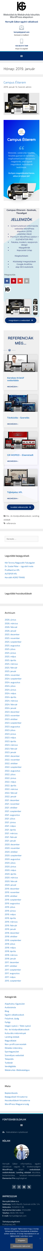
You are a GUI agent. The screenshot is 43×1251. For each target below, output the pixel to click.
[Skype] (29, 1187)
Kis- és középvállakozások (18, 516)
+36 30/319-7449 (21, 46)
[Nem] (40, 1238)
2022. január (10, 796)
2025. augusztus (12, 645)
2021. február (11, 837)
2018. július (10, 944)
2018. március (11, 955)
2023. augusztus (12, 726)
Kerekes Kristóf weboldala (15, 379)
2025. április (10, 660)
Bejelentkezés (11, 1093)
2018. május (10, 947)
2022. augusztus (12, 770)
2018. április (10, 951)
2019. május (10, 914)
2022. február (11, 793)
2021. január (10, 840)
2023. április (10, 741)
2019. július (10, 907)
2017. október (11, 966)
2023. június (10, 734)
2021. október (11, 807)
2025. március (11, 664)
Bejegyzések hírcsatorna (16, 1096)
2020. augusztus (12, 859)
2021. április (10, 829)
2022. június (10, 778)
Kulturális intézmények (15, 1033)
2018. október (11, 936)
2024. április (10, 697)
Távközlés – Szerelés (18, 417)
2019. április (10, 918)
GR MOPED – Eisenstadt (20, 455)
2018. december (12, 933)
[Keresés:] (21, 539)
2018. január (10, 958)
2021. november (12, 804)
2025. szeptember (13, 641)
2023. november (12, 715)
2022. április (10, 785)
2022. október (11, 763)
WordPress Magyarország (17, 1104)
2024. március (11, 700)
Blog (7, 1011)
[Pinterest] (24, 1187)
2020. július (10, 862)
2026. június (10, 619)
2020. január (10, 885)
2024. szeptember (13, 678)
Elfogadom (21, 1240)
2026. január (10, 630)
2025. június (10, 653)
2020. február (11, 881)
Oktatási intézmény (13, 1048)
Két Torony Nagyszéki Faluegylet (20, 562)
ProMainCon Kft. (12, 570)
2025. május (10, 656)
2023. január (10, 752)
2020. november (12, 848)
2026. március (11, 623)
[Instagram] (19, 1187)
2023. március (11, 745)
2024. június (10, 689)
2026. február (11, 627)
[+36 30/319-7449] (21, 41)
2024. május (10, 693)
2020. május (10, 870)
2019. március (11, 921)
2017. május (10, 977)
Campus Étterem (15, 82)
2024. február (11, 704)
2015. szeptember (13, 980)
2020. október (11, 852)
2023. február (11, 748)
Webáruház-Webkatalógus (17, 1070)
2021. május (10, 826)
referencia (11, 523)
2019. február (11, 925)
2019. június (10, 910)
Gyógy (8, 1022)
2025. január (10, 671)
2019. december (12, 888)
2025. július (10, 649)
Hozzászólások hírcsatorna (17, 1100)
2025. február (11, 667)
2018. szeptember (13, 940)
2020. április (10, 874)
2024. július (10, 686)
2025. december (12, 634)
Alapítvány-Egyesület (15, 1003)
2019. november (12, 892)
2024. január (10, 708)
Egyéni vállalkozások (14, 1014)
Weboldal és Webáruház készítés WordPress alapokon (21, 15)
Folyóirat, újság (12, 1018)
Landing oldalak (12, 1037)
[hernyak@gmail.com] (21, 27)
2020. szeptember (13, 855)
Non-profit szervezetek (15, 1044)
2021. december (12, 800)
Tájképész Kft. (14, 492)
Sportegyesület (12, 1051)
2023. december (12, 712)
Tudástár (9, 1062)
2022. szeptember (13, 767)
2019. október (11, 896)
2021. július (10, 818)
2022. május (10, 781)
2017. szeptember (13, 969)
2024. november (12, 675)
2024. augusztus (12, 682)
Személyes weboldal (14, 1055)
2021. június (10, 822)
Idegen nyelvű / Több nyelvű (18, 1026)
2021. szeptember (13, 811)
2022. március (11, 789)
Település (9, 1059)
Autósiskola (10, 1007)
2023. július (10, 730)
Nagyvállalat (10, 1040)
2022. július (10, 774)
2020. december (12, 844)
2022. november (12, 759)
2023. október (11, 719)
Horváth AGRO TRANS (15, 577)
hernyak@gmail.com (21, 32)
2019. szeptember (13, 899)
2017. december (12, 962)
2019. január (10, 929)
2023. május (10, 737)
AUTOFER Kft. (11, 573)
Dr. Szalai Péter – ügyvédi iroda (19, 566)
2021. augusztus (12, 815)
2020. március (11, 877)
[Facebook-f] (14, 1187)
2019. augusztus (12, 903)
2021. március (11, 833)
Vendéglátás (10, 1066)
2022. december (12, 756)
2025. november (12, 638)
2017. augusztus (12, 973)
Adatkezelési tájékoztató (21, 1246)
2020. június (10, 866)
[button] (22, 56)
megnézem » (12, 387)
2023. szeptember (13, 723)
